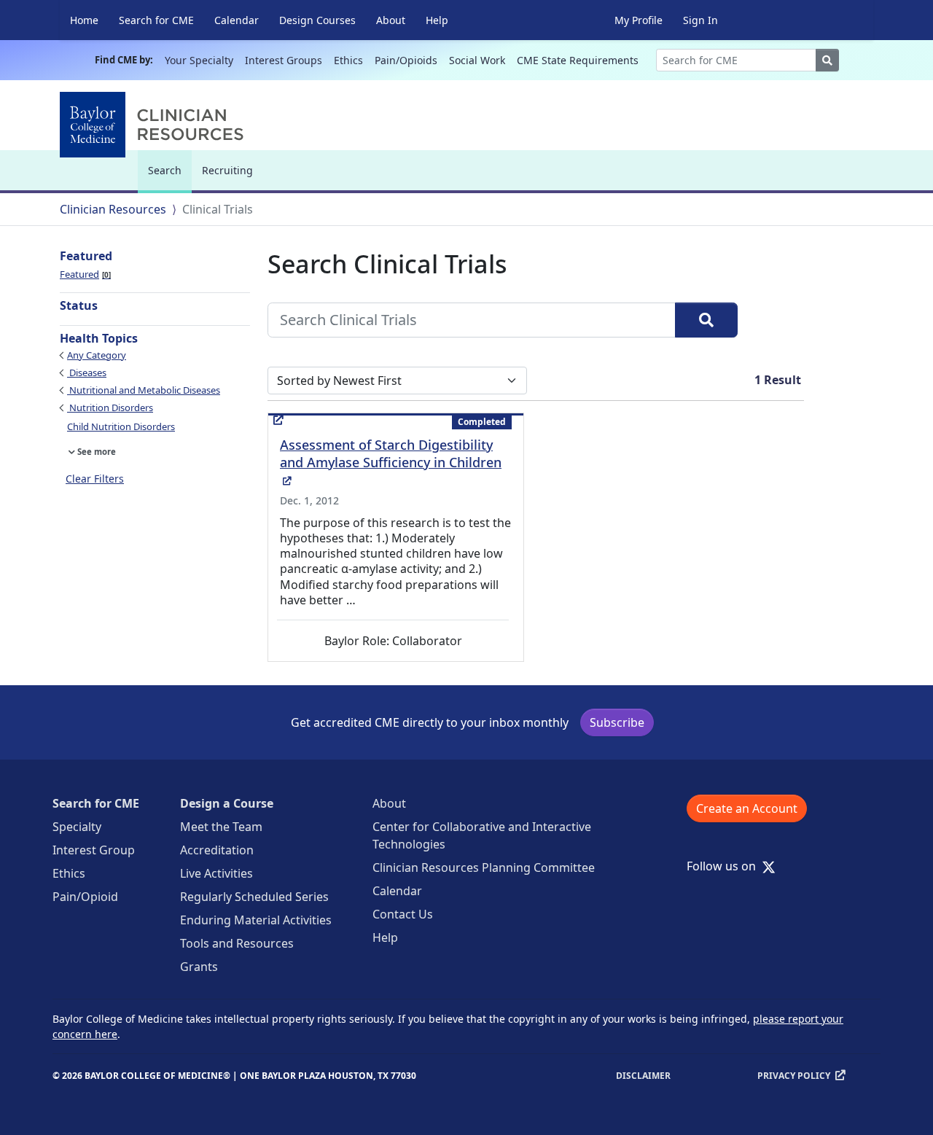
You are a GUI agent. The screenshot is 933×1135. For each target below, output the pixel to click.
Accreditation (217, 850)
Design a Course (226, 803)
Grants (199, 967)
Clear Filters (95, 478)
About (390, 20)
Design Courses (317, 20)
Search (168, 176)
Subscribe (617, 722)
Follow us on (726, 866)
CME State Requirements (578, 60)
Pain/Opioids (406, 60)
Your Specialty (199, 60)
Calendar (236, 20)
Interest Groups (283, 60)
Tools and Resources (237, 943)
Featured (84, 274)
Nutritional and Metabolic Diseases (143, 390)
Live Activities (216, 873)
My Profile (638, 20)
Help (437, 20)
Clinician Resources (113, 209)
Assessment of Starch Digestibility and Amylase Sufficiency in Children (390, 462)
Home (84, 20)
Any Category (96, 355)
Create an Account (746, 808)
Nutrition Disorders (110, 407)
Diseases (86, 372)
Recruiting (227, 170)
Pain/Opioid (85, 897)
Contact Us (402, 914)
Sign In (700, 20)
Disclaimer (643, 1075)
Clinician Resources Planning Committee (483, 867)
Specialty (76, 827)
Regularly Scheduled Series (254, 897)
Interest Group (93, 850)
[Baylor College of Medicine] (154, 124)
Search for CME (156, 20)
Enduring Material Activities (256, 920)
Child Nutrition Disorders (121, 426)
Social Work (477, 60)
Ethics (348, 60)
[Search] (706, 320)
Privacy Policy (793, 1075)
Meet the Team (221, 827)
